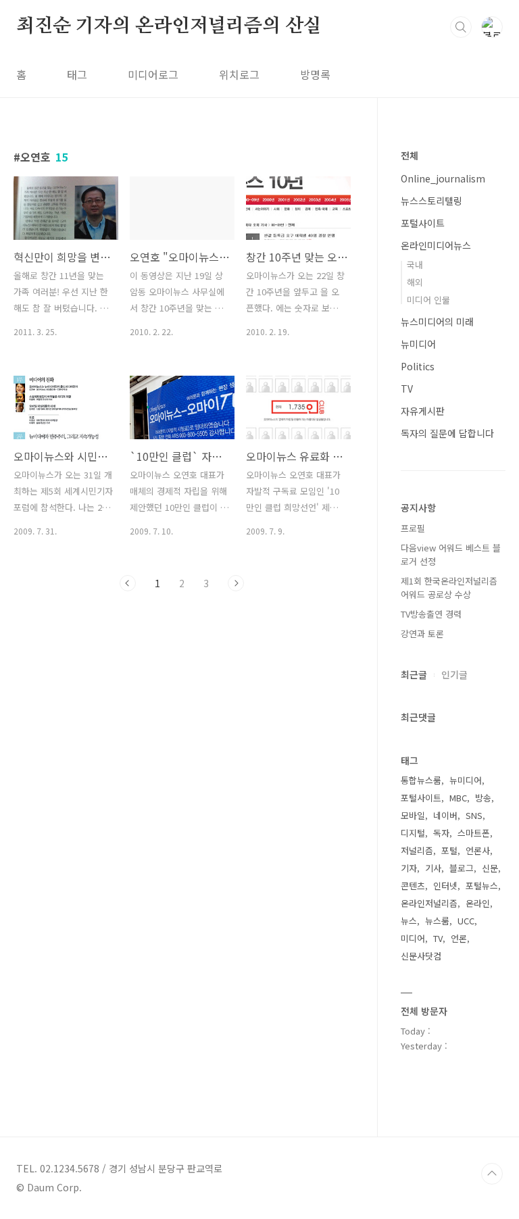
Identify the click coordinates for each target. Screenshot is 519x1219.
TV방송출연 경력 (431, 613)
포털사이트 (423, 223)
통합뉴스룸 (421, 780)
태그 (77, 74)
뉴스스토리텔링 (431, 200)
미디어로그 (153, 74)
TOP (492, 1174)
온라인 (478, 903)
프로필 (413, 528)
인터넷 (445, 885)
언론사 (478, 850)
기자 (409, 868)
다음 (236, 583)
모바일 (413, 815)
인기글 (454, 674)
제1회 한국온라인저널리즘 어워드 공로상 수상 (449, 587)
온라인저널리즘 (429, 903)
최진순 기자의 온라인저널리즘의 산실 (169, 26)
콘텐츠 (413, 885)
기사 (433, 868)
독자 (441, 832)
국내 (415, 264)
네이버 (445, 815)
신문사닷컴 (421, 955)
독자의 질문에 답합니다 (447, 433)
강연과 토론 (422, 633)
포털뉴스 (482, 885)
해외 (415, 282)
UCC (466, 920)
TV (407, 388)
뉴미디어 (418, 344)
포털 (449, 850)
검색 (461, 27)
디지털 (413, 832)
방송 (483, 797)
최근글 (414, 674)
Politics (418, 366)
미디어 (413, 938)
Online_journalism (443, 178)
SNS (474, 815)
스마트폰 (474, 832)
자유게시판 (423, 411)
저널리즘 (417, 850)
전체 (409, 155)
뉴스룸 (437, 920)
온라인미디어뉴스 (436, 245)
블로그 (461, 868)
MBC (458, 797)
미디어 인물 (428, 299)
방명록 (315, 74)
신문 (490, 868)
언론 (459, 938)
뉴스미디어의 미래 (437, 321)
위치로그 (239, 74)
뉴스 (409, 920)
